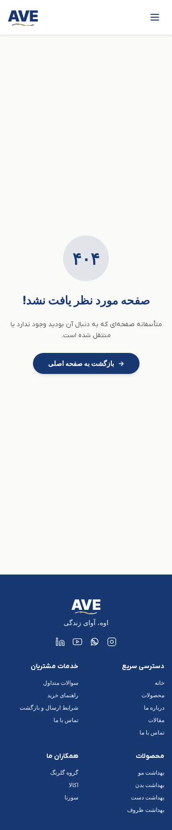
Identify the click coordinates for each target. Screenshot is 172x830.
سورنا (71, 797)
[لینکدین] (60, 642)
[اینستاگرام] (112, 642)
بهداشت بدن (149, 784)
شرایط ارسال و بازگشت (49, 707)
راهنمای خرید (62, 695)
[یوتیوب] (77, 642)
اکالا (73, 784)
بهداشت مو (151, 772)
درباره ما (154, 707)
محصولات (152, 695)
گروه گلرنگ (64, 772)
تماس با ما (152, 732)
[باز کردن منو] (154, 17)
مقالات (156, 720)
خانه (159, 682)
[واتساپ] (94, 642)
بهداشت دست (147, 797)
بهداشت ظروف (145, 809)
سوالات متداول (60, 682)
